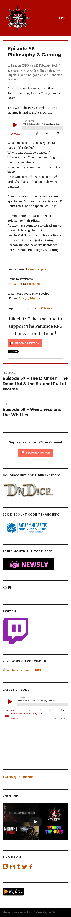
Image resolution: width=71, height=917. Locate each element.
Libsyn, (24, 298)
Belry (56, 70)
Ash (49, 70)
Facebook (33, 284)
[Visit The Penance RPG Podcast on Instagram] (12, 868)
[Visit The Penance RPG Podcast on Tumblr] (18, 868)
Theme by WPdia (45, 912)
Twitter (17, 284)
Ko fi (31, 308)
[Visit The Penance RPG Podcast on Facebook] (30, 868)
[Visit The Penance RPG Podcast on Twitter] (24, 868)
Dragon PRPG (20, 65)
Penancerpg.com (39, 269)
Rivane (22, 75)
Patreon (46, 308)
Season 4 (17, 70)
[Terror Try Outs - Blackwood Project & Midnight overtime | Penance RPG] (35, 821)
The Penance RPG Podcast (18, 912)
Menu (63, 18)
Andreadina (37, 70)
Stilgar (32, 75)
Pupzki (12, 75)
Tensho (43, 75)
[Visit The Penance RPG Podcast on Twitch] (5, 868)
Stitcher (34, 298)
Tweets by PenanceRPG (19, 777)
